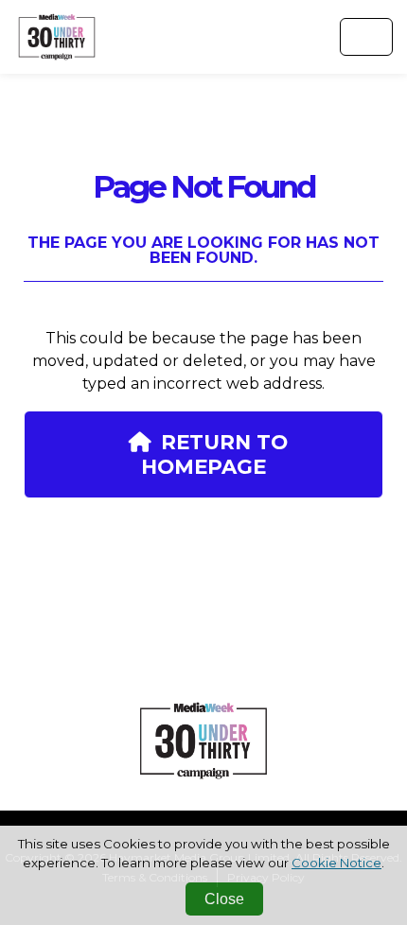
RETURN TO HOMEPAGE (214, 454)
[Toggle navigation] (366, 37)
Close (224, 899)
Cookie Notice (336, 862)
